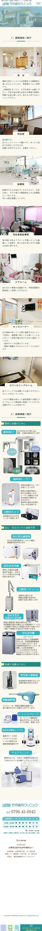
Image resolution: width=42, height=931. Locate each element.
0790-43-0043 (21, 811)
